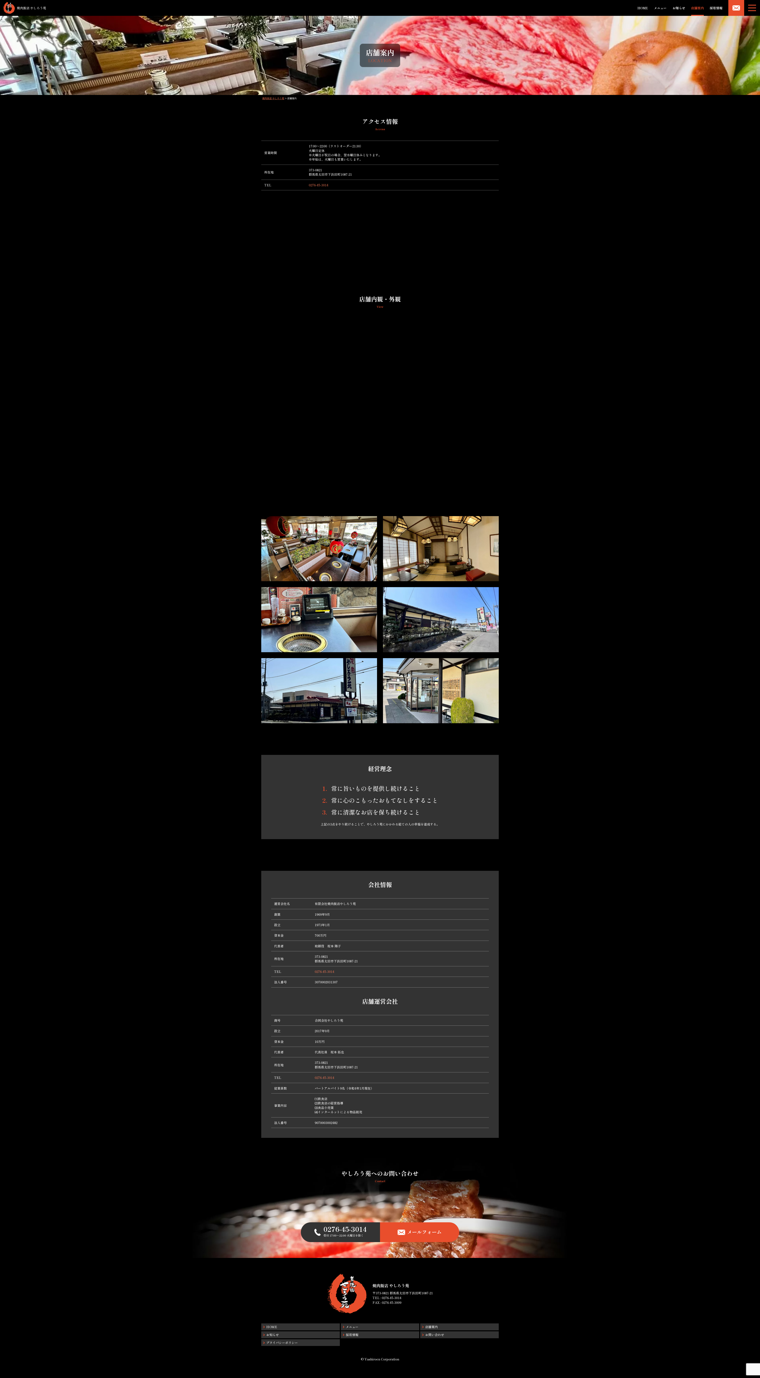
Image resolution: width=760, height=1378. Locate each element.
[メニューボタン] (752, 8)
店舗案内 (697, 8)
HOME (642, 8)
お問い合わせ (434, 1334)
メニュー (660, 8)
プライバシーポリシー (282, 1342)
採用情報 (716, 8)
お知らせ (679, 8)
